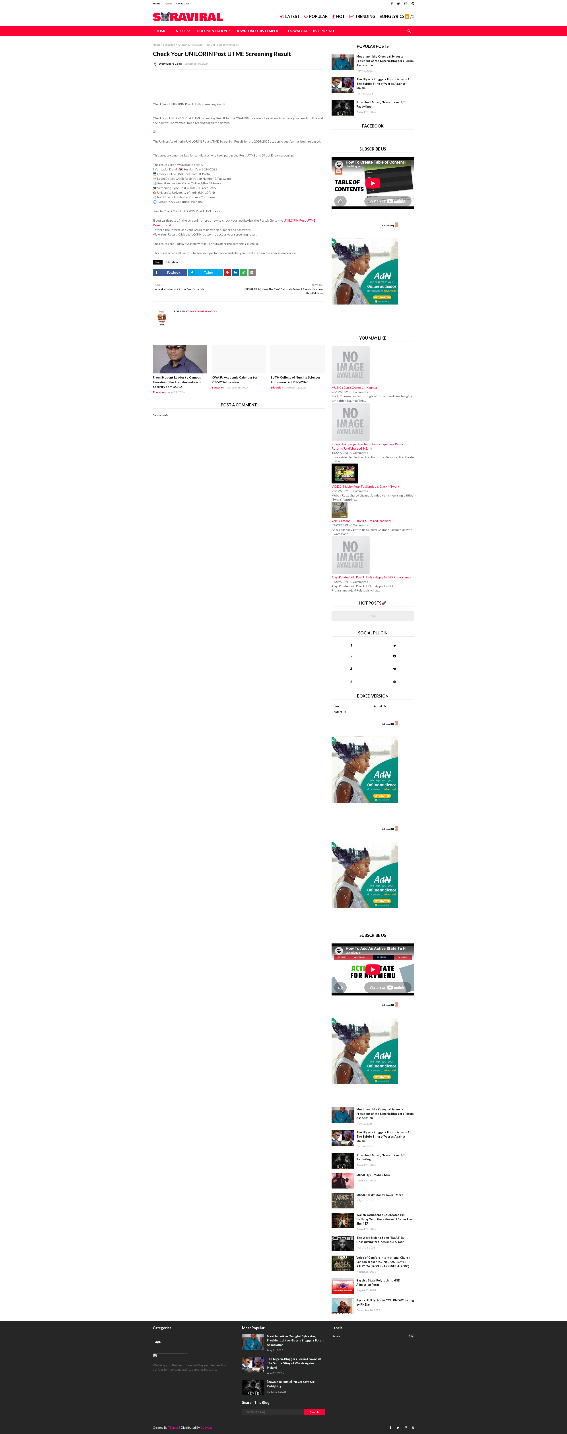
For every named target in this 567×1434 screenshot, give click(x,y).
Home (156, 3)
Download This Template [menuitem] (258, 31)
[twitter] (398, 3)
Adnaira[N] (388, 225)
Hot (340, 16)
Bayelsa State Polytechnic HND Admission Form (378, 1283)
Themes (173, 1427)
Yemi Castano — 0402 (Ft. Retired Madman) (361, 521)
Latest (292, 16)
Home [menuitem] (161, 31)
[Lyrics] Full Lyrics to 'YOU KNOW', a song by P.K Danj (385, 1302)
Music (373, 1336)
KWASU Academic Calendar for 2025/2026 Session (235, 379)
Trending (365, 16)
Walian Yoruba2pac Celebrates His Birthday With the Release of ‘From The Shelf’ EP (384, 1219)
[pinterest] (412, 3)
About (168, 3)
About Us (380, 706)
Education (169, 44)
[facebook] (392, 3)
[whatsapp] (351, 655)
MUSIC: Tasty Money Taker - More (379, 1195)
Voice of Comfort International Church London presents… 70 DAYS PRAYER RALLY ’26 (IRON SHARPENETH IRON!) (383, 1262)
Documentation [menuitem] (212, 31)
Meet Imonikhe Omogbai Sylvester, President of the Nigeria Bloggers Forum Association (385, 61)
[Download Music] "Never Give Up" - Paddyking (381, 104)
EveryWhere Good (170, 63)
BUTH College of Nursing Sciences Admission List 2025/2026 (295, 379)
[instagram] (405, 3)
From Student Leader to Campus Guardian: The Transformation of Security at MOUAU (177, 381)
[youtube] (394, 681)
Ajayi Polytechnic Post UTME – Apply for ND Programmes (371, 577)
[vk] (394, 668)
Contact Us (182, 3)
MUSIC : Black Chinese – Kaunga (354, 387)
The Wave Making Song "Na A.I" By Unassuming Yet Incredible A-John (380, 1240)
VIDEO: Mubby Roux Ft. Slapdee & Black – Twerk (365, 486)
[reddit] (394, 655)
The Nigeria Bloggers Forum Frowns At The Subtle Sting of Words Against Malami (383, 83)
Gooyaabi (206, 1427)
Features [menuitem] (180, 31)
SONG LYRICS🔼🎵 (397, 16)
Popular (318, 16)
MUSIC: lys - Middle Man (373, 1175)
